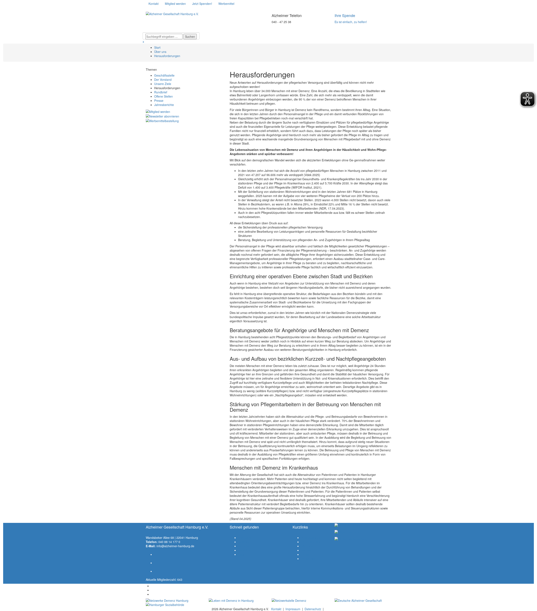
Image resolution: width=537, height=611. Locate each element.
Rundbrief (160, 92)
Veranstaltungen (312, 537)
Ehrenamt (244, 537)
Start (157, 47)
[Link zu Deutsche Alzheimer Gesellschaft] (363, 600)
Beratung (244, 542)
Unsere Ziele (162, 84)
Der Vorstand (163, 79)
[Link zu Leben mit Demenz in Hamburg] (237, 600)
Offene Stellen (163, 96)
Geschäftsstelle (164, 75)
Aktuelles (244, 550)
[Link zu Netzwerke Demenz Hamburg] (174, 600)
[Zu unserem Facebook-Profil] (148, 9)
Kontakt (306, 550)
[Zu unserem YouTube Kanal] (161, 9)
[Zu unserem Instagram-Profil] (155, 9)
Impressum (292, 609)
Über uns (160, 52)
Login (241, 554)
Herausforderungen (167, 56)
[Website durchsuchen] (171, 29)
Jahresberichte (164, 105)
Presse (158, 100)
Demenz (243, 546)
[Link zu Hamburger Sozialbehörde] (174, 605)
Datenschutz (313, 609)
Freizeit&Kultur (311, 542)
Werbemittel (309, 558)
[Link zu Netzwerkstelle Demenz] (300, 600)
